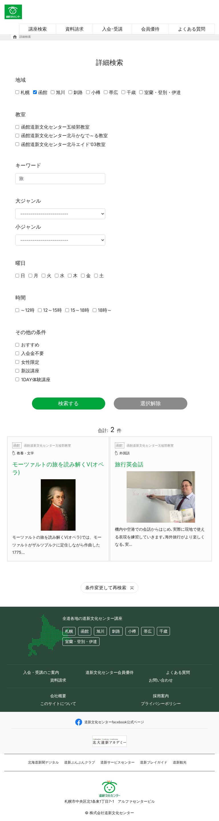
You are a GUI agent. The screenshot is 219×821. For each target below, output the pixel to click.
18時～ (105, 310)
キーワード (28, 165)
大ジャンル (28, 201)
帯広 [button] (148, 631)
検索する (68, 403)
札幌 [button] (69, 631)
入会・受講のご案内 (41, 672)
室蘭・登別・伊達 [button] (81, 641)
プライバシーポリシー (161, 703)
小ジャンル (28, 227)
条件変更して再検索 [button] (106, 587)
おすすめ (30, 344)
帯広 (113, 92)
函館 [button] (85, 631)
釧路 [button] (116, 631)
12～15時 (52, 310)
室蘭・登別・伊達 (162, 92)
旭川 (60, 92)
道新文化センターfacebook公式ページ (114, 722)
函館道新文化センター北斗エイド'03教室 (63, 144)
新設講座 (30, 370)
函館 (42, 92)
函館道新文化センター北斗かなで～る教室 (64, 135)
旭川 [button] (100, 631)
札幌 (25, 92)
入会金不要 (32, 353)
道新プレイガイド (153, 762)
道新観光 (179, 762)
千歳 (131, 92)
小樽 (95, 92)
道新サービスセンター (117, 762)
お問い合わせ (161, 680)
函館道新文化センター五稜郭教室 (55, 127)
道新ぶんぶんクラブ (79, 762)
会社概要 (58, 695)
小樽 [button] (132, 631)
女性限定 (30, 362)
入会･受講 (112, 29)
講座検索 (38, 29)
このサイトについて (58, 703)
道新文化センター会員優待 (109, 672)
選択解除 (150, 403)
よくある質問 (191, 29)
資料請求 (74, 29)
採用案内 (161, 695)
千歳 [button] (163, 631)
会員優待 (150, 29)
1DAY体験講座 (35, 379)
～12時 (28, 310)
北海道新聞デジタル (43, 762)
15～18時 (79, 310)
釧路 (78, 92)
